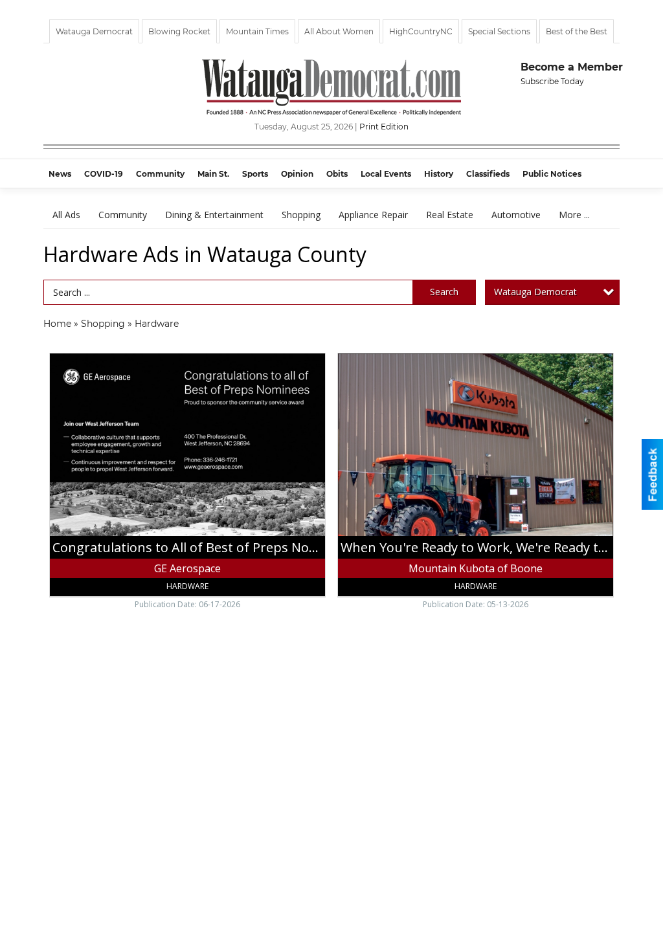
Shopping (301, 214)
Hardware (157, 323)
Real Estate (449, 214)
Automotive (516, 214)
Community (122, 214)
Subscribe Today (552, 81)
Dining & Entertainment (214, 214)
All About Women (339, 31)
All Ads (66, 214)
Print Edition (384, 126)
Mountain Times (257, 31)
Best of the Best (576, 31)
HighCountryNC (421, 31)
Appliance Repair (373, 214)
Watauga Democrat (94, 31)
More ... (574, 214)
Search (444, 291)
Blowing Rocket (179, 31)
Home (57, 323)
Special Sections (499, 31)
